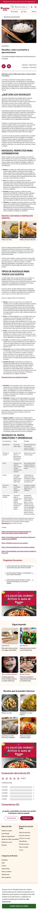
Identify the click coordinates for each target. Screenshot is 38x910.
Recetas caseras (24, 844)
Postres (4, 866)
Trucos (21, 850)
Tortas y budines (6, 871)
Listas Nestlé (5, 833)
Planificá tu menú (7, 842)
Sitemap (4, 845)
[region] (19, 897)
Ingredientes (23, 841)
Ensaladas (5, 860)
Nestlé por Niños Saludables (10, 839)
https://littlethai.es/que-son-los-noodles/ (15, 543)
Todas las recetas (7, 830)
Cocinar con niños (24, 838)
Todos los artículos (24, 832)
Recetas (15, 11)
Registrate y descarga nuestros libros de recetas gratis (19, 1)
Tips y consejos (23, 847)
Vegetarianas (6, 874)
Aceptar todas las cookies (19, 906)
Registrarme (27, 818)
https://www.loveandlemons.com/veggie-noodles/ (18, 547)
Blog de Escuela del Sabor (12, 17)
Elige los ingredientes (8, 836)
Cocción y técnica (24, 835)
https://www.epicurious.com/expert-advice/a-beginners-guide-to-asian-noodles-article (16, 532)
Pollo (3, 863)
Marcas (34, 11)
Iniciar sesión (11, 818)
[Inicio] (5, 9)
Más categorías (6, 877)
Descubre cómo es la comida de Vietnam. (15, 377)
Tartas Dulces (6, 868)
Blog (25, 11)
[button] (3, 66)
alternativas (5, 523)
